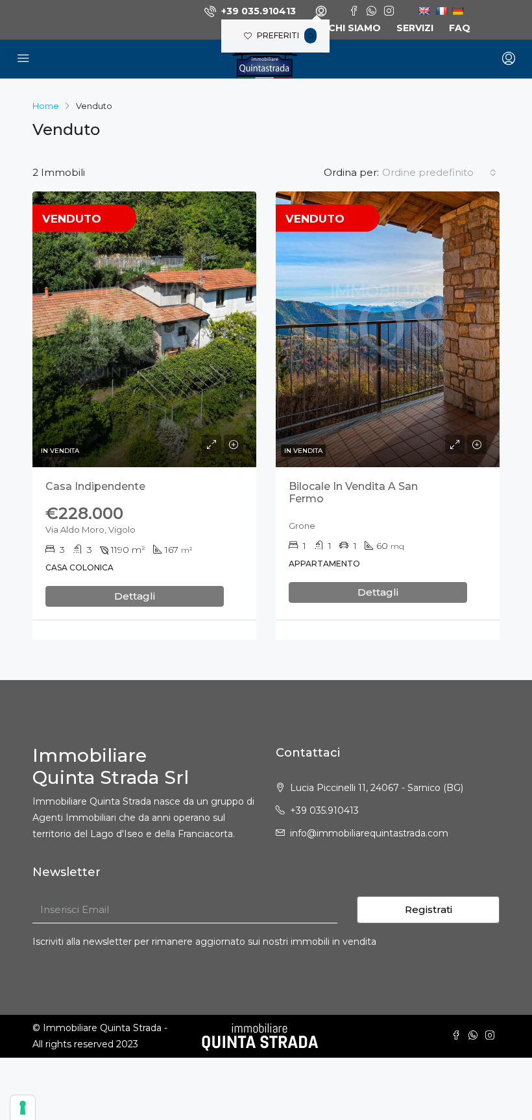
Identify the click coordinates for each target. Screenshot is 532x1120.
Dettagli (134, 596)
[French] (439, 10)
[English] (422, 10)
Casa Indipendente (95, 486)
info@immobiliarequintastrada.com (369, 833)
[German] (455, 10)
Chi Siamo (354, 28)
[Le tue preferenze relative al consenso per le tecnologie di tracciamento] (22, 1107)
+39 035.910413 (257, 11)
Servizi (414, 28)
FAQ (459, 28)
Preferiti (285, 35)
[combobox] (439, 172)
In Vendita (60, 450)
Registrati (428, 909)
